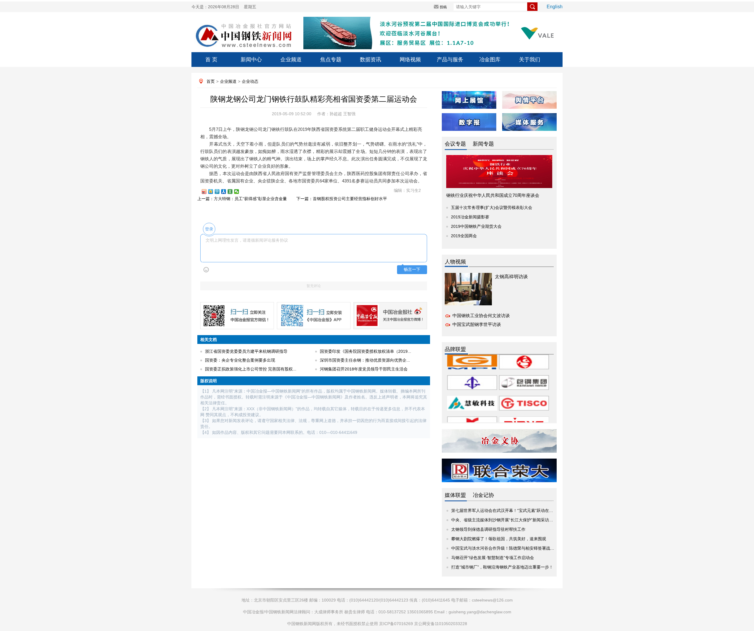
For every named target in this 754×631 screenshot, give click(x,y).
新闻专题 (483, 144)
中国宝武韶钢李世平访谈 (476, 324)
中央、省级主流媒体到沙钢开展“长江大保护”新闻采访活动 (504, 520)
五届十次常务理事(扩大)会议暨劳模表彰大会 (491, 207)
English (555, 6)
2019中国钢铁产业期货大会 (476, 226)
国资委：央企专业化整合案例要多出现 (240, 360)
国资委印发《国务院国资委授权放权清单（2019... (365, 351)
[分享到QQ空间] (213, 191)
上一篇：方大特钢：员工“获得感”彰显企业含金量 (242, 198)
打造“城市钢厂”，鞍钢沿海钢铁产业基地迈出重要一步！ (502, 567)
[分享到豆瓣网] (233, 191)
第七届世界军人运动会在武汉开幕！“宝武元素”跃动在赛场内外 (508, 510)
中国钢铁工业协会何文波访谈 (481, 315)
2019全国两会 (464, 235)
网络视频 (410, 59)
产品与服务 (450, 59)
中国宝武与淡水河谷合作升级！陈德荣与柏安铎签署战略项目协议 (511, 548)
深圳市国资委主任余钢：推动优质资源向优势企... (365, 360)
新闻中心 (251, 59)
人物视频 (455, 262)
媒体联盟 (455, 495)
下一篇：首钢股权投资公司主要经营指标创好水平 (341, 198)
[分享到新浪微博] (207, 191)
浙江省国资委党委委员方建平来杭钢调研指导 (246, 351)
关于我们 (529, 59)
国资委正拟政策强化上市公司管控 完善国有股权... (250, 369)
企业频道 (291, 59)
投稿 (443, 7)
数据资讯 (370, 59)
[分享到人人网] (226, 191)
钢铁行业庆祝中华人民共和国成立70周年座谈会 (492, 195)
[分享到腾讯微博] (220, 191)
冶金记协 (483, 495)
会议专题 (455, 144)
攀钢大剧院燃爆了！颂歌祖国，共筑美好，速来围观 (498, 538)
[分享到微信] (239, 191)
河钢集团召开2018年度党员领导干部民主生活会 (364, 369)
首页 (210, 81)
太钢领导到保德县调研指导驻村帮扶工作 (488, 529)
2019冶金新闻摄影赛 (470, 217)
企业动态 (250, 81)
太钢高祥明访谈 (511, 276)
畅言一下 (412, 269)
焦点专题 (330, 59)
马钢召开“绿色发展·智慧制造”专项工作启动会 (492, 557)
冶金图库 (489, 59)
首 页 (211, 59)
